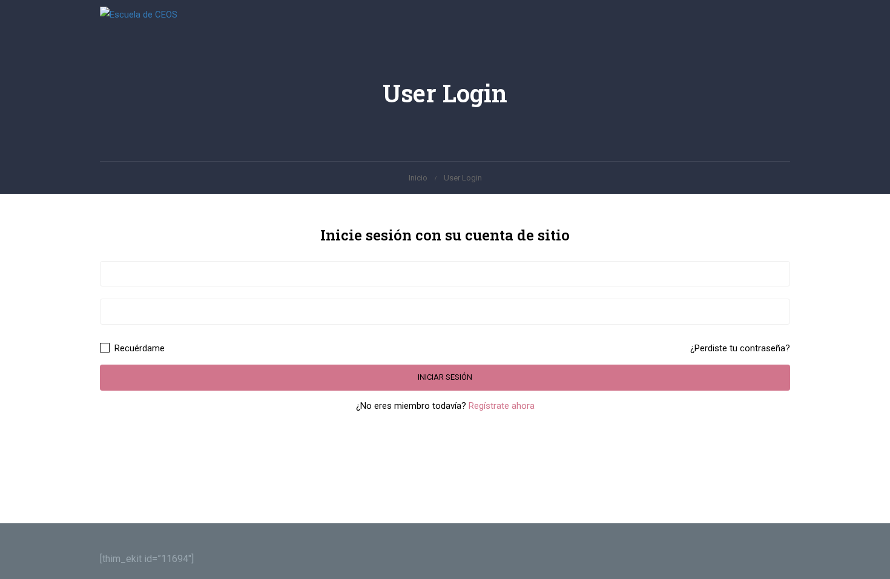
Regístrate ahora (502, 405)
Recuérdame (138, 348)
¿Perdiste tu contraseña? (740, 348)
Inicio (418, 177)
